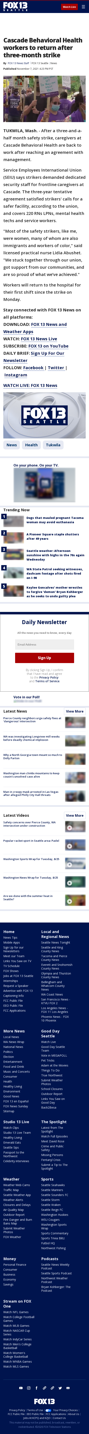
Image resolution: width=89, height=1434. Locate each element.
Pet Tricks (47, 1060)
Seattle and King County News (52, 949)
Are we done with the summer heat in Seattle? (28, 897)
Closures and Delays (17, 1205)
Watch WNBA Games (17, 1361)
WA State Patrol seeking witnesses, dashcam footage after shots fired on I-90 (54, 573)
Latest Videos (16, 815)
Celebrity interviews (16, 1161)
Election (8, 1057)
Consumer (10, 1076)
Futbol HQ (48, 1243)
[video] (75, 826)
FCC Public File (13, 1001)
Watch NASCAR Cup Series (16, 1332)
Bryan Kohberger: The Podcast (56, 1289)
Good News (11, 1096)
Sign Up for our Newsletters (13, 949)
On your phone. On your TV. (35, 465)
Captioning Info (13, 996)
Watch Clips (11, 1128)
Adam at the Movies (54, 1065)
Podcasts (49, 1258)
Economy (9, 1279)
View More (75, 711)
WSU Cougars (50, 1220)
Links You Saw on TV (17, 961)
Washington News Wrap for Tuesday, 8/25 (30, 877)
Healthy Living (12, 1086)
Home (8, 931)
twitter (60, 1388)
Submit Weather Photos (52, 1082)
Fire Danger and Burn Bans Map (17, 1221)
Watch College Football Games (18, 1319)
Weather (11, 1179)
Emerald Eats (12, 1142)
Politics (8, 1052)
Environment (11, 1091)
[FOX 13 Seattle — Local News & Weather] (15, 7)
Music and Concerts (16, 1071)
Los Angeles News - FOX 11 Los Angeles (54, 1010)
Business (9, 1274)
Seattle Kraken (51, 1205)
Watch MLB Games (16, 1326)
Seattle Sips (11, 1147)
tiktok (44, 1388)
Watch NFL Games (16, 1312)
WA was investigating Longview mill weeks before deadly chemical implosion (31, 738)
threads (52, 1388)
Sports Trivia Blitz (53, 1238)
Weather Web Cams (16, 1185)
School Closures (52, 1089)
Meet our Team (13, 956)
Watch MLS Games (16, 1366)
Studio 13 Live (16, 1121)
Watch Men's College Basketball (17, 1346)
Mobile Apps (11, 942)
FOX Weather (12, 1237)
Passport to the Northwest (13, 1154)
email (68, 1388)
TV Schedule (11, 966)
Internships (10, 981)
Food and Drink (13, 1067)
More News (14, 1031)
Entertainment (12, 1062)
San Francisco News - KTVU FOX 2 (55, 1001)
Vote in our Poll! (26, 697)
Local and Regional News (55, 934)
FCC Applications (14, 1010)
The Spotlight (54, 1121)
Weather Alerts (13, 1200)
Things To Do (50, 1070)
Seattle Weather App (17, 1195)
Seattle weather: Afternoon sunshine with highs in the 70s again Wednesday (55, 555)
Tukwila (53, 444)
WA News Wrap (13, 1042)
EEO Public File (13, 1005)
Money (9, 1258)
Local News (11, 1037)
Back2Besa (48, 1107)
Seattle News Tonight (55, 942)
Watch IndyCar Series (17, 1339)
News (54, 63)
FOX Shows (11, 971)
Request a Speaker (15, 986)
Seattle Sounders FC (54, 1195)
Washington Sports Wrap (54, 1226)
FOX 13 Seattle (40, 63)
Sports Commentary (54, 1233)
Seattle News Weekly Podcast (55, 1266)
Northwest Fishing (53, 1248)
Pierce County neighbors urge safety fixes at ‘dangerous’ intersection (32, 719)
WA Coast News (52, 994)
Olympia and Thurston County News (56, 975)
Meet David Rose (52, 1141)
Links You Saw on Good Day (53, 1100)
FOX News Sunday (15, 1106)
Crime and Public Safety (52, 1148)
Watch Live (69, 7)
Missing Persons (52, 1155)
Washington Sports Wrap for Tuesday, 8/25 (31, 859)
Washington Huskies (54, 1215)
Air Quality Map (13, 1210)
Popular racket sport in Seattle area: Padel (31, 840)
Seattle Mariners (52, 1190)
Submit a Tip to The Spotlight (54, 1166)
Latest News (15, 711)
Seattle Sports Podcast (56, 1273)
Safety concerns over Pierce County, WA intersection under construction (29, 823)
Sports (47, 1179)
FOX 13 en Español (16, 1101)
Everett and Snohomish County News (56, 966)
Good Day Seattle (50, 1033)
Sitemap (8, 1111)
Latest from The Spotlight (52, 1129)
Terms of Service (47, 681)
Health (31, 444)
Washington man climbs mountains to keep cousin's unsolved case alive (31, 774)
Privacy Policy (49, 677)
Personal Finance (14, 1265)
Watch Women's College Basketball (15, 1355)
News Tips (10, 937)
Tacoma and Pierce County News (54, 958)
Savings (8, 1284)
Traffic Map (11, 1190)
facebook (36, 1388)
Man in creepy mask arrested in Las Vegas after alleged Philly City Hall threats (30, 793)
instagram (28, 1388)
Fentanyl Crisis (50, 1160)
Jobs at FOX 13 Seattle (18, 976)
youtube (21, 1388)
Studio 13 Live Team (17, 1133)
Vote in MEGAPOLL (54, 1055)
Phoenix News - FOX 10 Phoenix (55, 1018)
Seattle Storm (50, 1200)
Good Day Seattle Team (53, 1048)
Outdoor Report (52, 1094)
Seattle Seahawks (53, 1185)
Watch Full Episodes (54, 1136)
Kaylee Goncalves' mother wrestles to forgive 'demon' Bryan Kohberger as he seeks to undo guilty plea (54, 592)
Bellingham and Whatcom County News (53, 985)
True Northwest (52, 1075)
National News (13, 1047)
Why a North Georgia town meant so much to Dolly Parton (32, 756)
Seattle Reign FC (52, 1210)
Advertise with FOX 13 (18, 991)
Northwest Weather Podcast (54, 1280)
